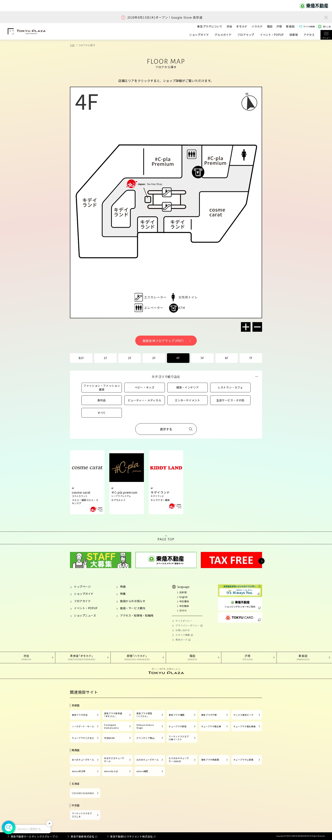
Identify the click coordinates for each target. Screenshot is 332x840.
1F (105, 358)
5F (202, 358)
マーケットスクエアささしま (82, 815)
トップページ (82, 586)
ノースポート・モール (83, 726)
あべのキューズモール (83, 759)
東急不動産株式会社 (82, 836)
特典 (123, 586)
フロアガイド (82, 601)
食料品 (101, 400)
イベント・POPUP (272, 35)
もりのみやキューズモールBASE (179, 760)
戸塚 (279, 26)
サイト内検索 (309, 26)
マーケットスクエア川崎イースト (179, 738)
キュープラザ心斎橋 (243, 759)
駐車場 (294, 35)
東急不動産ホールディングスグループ (33, 836)
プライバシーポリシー (187, 625)
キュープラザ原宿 (177, 726)
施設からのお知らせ (132, 601)
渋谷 (229, 26)
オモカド (241, 26)
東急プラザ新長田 (210, 759)
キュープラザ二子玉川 (83, 737)
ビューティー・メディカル (144, 400)
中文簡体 (184, 606)
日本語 (183, 592)
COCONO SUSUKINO (83, 793)
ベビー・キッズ (144, 387)
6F (226, 358)
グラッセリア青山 (145, 737)
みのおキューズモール (147, 759)
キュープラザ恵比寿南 (244, 726)
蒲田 (269, 26)
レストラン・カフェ (230, 387)
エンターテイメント (187, 400)
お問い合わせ (182, 630)
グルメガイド (223, 35)
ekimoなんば (111, 771)
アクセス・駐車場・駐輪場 (137, 615)
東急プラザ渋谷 (79, 714)
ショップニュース (85, 615)
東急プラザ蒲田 (176, 714)
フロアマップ (245, 35)
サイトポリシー (183, 620)
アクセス (309, 35)
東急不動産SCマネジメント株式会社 (131, 836)
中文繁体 (184, 601)
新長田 (290, 26)
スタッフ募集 (182, 634)
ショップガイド (199, 35)
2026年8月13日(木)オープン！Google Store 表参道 (165, 17)
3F (153, 358)
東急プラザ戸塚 (209, 714)
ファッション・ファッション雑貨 (101, 387)
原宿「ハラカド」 (137, 657)
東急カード (181, 639)
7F (250, 358)
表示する (166, 429)
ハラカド (257, 26)
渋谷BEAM (109, 737)
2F (129, 358)
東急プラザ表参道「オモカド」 (113, 715)
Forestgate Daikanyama (111, 726)
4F (178, 358)
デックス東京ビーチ (243, 714)
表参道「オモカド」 (81, 657)
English (183, 596)
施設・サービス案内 (132, 608)
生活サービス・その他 (230, 400)
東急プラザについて (209, 26)
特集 (123, 594)
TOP (72, 45)
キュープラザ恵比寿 (211, 726)
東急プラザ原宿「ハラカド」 (144, 715)
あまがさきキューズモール (114, 760)
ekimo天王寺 (78, 771)
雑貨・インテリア (187, 387)
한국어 (183, 610)
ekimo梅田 (142, 771)
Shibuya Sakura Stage (145, 726)
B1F (81, 358)
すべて (102, 413)
